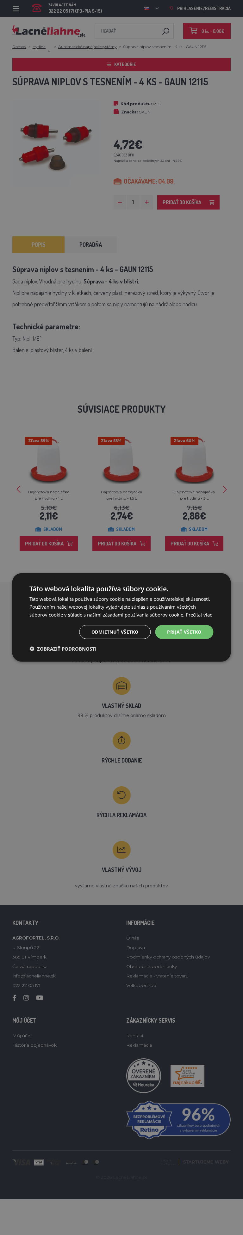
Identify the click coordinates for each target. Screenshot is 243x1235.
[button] (63, 648)
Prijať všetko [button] (184, 632)
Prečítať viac (199, 614)
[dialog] (121, 617)
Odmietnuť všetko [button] (114, 632)
